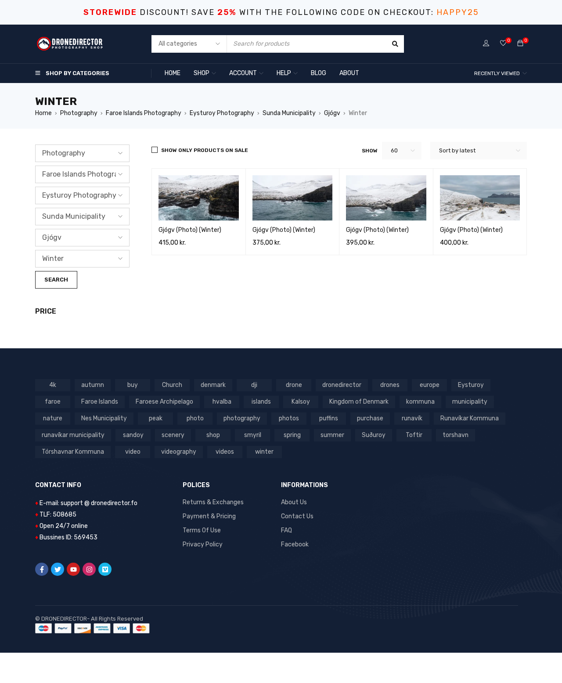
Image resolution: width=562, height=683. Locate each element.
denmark (213, 385)
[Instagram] (89, 569)
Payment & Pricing (209, 516)
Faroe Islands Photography (143, 113)
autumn (92, 385)
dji (254, 385)
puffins (328, 418)
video (132, 451)
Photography (78, 113)
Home (43, 113)
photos (289, 418)
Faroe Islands (99, 401)
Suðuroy (373, 435)
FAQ (286, 530)
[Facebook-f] (41, 569)
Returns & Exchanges (213, 502)
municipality (469, 401)
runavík (412, 418)
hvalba (222, 401)
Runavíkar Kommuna (469, 418)
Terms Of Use (202, 530)
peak (155, 418)
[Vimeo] (105, 569)
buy (132, 385)
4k (52, 385)
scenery (173, 435)
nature (52, 418)
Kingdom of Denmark (359, 401)
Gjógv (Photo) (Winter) (190, 230)
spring (292, 435)
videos (225, 451)
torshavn (455, 435)
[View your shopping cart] (520, 43)
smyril (252, 435)
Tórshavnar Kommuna (73, 451)
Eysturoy (471, 385)
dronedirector (341, 385)
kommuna (420, 401)
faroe (53, 401)
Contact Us (297, 516)
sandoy (133, 435)
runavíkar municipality (73, 435)
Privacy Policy (203, 544)
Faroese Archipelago (164, 401)
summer (332, 435)
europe (430, 385)
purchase (370, 418)
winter (264, 451)
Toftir (414, 435)
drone (294, 385)
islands (261, 401)
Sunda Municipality (289, 113)
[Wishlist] (503, 43)
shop (213, 435)
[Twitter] (57, 569)
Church (172, 385)
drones (390, 385)
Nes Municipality (104, 418)
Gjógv (332, 113)
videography (178, 451)
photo (195, 418)
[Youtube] (73, 569)
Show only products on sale (204, 150)
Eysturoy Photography (222, 113)
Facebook (295, 544)
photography (241, 418)
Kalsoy (301, 401)
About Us (294, 502)
